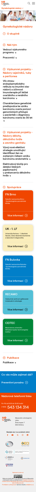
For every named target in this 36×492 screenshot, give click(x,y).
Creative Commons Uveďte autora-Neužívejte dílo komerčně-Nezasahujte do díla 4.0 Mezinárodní (18, 481)
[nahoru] (32, 486)
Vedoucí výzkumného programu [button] (14, 51)
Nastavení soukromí (18, 472)
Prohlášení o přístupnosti (9, 484)
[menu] (33, 3)
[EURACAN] (25, 458)
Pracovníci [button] (10, 57)
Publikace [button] (10, 362)
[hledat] (28, 3)
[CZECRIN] (9, 465)
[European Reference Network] (17, 452)
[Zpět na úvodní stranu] (9, 3)
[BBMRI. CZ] (9, 458)
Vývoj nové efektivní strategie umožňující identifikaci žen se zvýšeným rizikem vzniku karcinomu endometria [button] (17, 153)
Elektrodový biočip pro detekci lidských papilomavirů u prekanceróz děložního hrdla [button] (16, 169)
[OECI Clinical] (25, 444)
